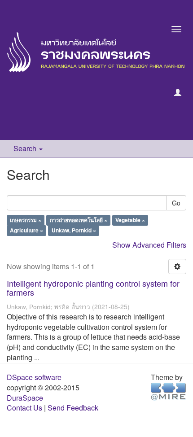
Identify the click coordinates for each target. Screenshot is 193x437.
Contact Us (24, 407)
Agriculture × (26, 231)
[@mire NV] (168, 390)
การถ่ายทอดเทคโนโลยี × (78, 220)
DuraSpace (25, 398)
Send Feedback (73, 407)
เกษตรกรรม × (25, 220)
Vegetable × (130, 220)
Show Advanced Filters (149, 245)
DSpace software (34, 377)
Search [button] (25, 148)
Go (176, 202)
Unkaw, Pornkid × (74, 231)
